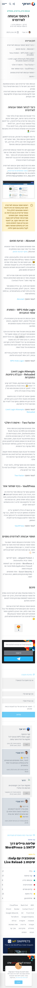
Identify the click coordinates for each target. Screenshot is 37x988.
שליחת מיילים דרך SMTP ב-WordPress (20, 845)
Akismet (20, 299)
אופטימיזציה (27, 884)
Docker (16, 909)
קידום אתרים (27, 889)
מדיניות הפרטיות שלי (21, 977)
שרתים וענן (28, 898)
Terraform (15, 917)
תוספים (24, 932)
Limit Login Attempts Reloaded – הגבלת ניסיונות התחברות (20, 60)
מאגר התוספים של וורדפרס (18, 170)
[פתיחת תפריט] (4, 4)
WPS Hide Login (17, 360)
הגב (26, 744)
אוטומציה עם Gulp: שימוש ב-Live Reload (19, 860)
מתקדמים (22, 928)
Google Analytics (28, 917)
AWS (32, 905)
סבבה (18, 982)
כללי (30, 871)
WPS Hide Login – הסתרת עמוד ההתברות (21, 54)
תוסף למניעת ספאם (20, 251)
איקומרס (22, 921)
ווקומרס (31, 924)
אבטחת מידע (27, 880)
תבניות (32, 932)
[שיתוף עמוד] (13, 4)
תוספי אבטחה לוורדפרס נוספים (22, 72)
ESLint (8, 909)
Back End (24, 905)
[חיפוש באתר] (10, 4)
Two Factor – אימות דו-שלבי (23, 65)
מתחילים (31, 928)
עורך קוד (13, 928)
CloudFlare (14, 905)
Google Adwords (12, 913)
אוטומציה (31, 921)
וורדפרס (23, 924)
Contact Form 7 (28, 909)
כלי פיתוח (32, 854)
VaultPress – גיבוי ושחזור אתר (22, 69)
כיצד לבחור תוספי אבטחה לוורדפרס (20, 45)
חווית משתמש (13, 924)
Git (22, 913)
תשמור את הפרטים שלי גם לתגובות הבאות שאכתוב (18, 707)
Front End (30, 913)
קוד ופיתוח (31, 839)
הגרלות (14, 921)
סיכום (31, 76)
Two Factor (19, 475)
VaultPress (19, 526)
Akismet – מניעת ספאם (25, 49)
